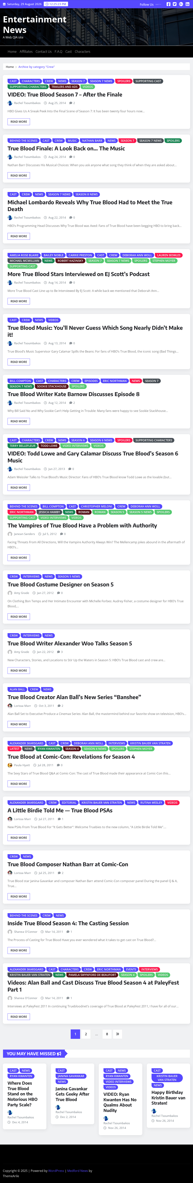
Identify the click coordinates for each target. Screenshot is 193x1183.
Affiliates (26, 51)
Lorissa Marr (22, 706)
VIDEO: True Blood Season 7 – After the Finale (65, 94)
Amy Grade (21, 593)
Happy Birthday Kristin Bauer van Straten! (168, 1098)
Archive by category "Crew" (36, 67)
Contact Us (44, 51)
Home (12, 51)
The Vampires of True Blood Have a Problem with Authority (82, 525)
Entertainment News (35, 24)
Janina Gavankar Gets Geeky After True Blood (72, 1094)
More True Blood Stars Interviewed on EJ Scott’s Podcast (79, 274)
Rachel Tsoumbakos (27, 103)
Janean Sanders (24, 534)
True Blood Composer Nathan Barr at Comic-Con (68, 864)
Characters (82, 51)
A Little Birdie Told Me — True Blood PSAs (60, 810)
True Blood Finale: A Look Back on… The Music (66, 148)
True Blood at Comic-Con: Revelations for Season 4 (71, 756)
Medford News (77, 1171)
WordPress (56, 1171)
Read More (19, 121)
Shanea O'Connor (25, 932)
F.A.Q (58, 51)
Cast (68, 51)
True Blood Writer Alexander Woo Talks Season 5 (70, 643)
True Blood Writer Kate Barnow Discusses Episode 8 (74, 394)
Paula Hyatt (22, 765)
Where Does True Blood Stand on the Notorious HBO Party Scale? (23, 1093)
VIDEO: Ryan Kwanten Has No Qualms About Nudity (119, 1102)
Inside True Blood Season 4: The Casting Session (68, 923)
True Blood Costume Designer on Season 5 (60, 584)
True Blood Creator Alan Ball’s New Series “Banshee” (74, 697)
